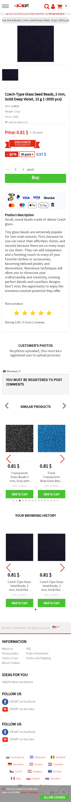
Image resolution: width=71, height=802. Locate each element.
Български (17, 757)
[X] (3, 789)
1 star (17, 313)
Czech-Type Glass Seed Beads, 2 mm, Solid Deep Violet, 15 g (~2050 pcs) (19, 586)
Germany (18, 764)
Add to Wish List (18, 122)
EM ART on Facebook (23, 701)
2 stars (25, 313)
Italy (18, 778)
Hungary (37, 771)
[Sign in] (54, 6)
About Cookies (11, 663)
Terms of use (10, 658)
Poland (36, 778)
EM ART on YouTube (22, 709)
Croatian (58, 764)
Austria (38, 764)
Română (60, 757)
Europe (57, 771)
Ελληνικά (40, 757)
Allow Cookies (54, 797)
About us (7, 649)
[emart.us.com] (20, 5)
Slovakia (55, 778)
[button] (13, 500)
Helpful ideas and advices (17, 682)
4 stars (41, 313)
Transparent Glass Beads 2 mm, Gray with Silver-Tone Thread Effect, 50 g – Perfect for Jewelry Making (19, 477)
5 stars (49, 313)
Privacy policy (10, 653)
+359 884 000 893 (55, 14)
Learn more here (29, 792)
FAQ (28, 649)
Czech (18, 771)
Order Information (37, 653)
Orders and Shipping (38, 658)
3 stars (33, 313)
